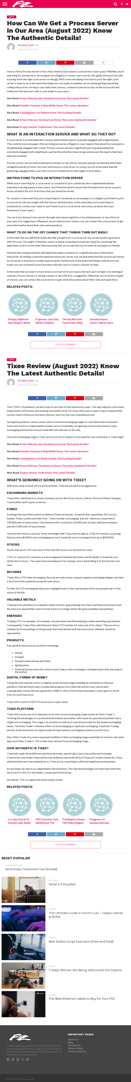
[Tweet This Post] (46, 61)
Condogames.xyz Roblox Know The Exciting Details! (51, 112)
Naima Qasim (27, 45)
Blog (70, 1042)
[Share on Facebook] (27, 61)
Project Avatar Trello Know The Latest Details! (47, 126)
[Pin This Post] (65, 61)
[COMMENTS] (103, 61)
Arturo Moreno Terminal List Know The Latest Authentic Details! (58, 119)
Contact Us (74, 1045)
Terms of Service (77, 1051)
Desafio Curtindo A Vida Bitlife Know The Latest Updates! (54, 105)
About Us (73, 1039)
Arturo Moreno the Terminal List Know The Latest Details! (54, 98)
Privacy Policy (75, 1048)
